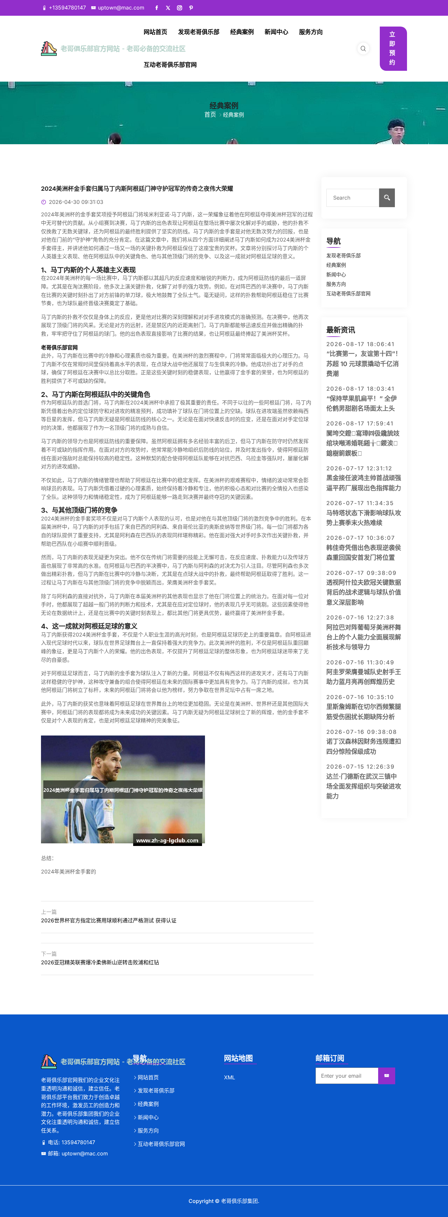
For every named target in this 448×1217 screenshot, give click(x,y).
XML (229, 1077)
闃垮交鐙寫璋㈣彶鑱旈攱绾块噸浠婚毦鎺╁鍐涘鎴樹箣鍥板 (362, 443)
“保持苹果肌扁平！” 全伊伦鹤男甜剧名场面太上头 (361, 403)
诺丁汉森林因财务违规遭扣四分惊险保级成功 (363, 746)
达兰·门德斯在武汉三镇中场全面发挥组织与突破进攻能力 (363, 786)
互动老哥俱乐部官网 (170, 64)
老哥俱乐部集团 (239, 1201)
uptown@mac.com (121, 7)
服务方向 (311, 32)
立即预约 (392, 48)
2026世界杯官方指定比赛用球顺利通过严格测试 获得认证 (108, 920)
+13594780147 (67, 7)
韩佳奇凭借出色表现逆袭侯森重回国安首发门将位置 (363, 552)
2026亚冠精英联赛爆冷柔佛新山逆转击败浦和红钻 (100, 962)
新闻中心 (276, 32)
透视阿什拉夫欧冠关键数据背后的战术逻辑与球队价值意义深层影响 (363, 592)
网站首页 (155, 32)
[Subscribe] (386, 1076)
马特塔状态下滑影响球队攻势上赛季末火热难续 (363, 518)
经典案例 (242, 32)
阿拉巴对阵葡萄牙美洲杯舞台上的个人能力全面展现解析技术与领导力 (363, 637)
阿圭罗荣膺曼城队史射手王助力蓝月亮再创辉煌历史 (363, 677)
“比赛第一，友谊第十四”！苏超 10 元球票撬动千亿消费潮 (363, 364)
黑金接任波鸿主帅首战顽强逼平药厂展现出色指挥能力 (363, 483)
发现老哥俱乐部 (198, 32)
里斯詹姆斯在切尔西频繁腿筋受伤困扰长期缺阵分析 (363, 711)
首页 (210, 114)
